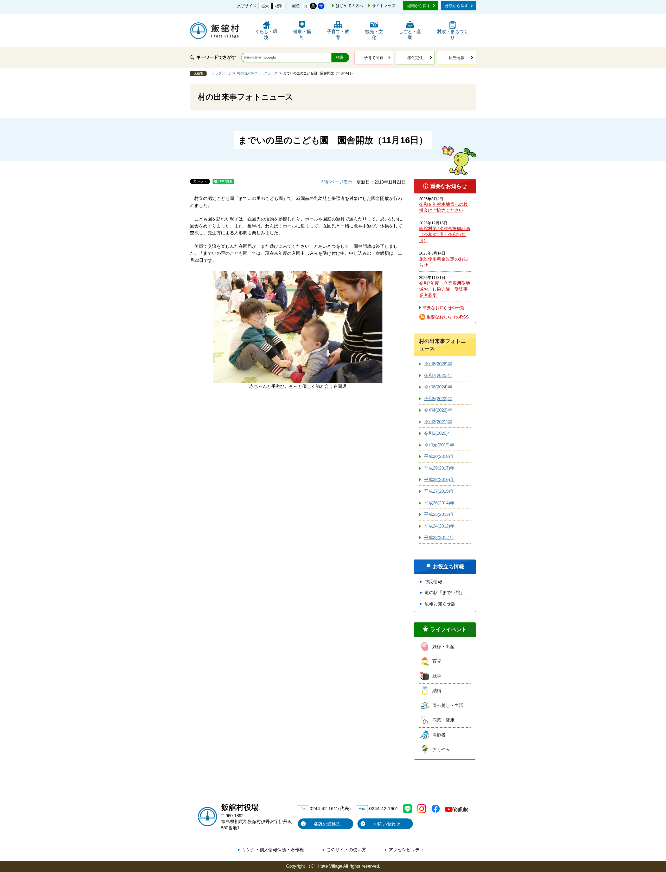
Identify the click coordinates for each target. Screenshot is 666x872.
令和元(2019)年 (439, 444)
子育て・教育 (338, 34)
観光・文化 (374, 34)
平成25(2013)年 (439, 514)
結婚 (436, 690)
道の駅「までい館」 (444, 592)
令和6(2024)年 (438, 387)
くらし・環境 (266, 34)
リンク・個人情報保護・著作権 (273, 849)
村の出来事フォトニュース (257, 73)
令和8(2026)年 (438, 363)
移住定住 (415, 57)
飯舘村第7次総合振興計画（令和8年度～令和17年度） (444, 234)
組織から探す (419, 5)
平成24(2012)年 (439, 526)
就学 (436, 676)
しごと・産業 (410, 34)
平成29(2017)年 (439, 468)
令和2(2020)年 (438, 433)
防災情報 (433, 581)
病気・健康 (443, 720)
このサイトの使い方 (346, 849)
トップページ (222, 73)
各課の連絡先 (327, 824)
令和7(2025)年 (438, 375)
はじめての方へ (349, 5)
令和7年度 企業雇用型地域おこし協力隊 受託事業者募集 (444, 289)
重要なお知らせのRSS (448, 317)
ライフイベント (448, 629)
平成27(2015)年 (439, 491)
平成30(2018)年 (439, 456)
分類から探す (456, 5)
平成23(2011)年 (439, 537)
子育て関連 (373, 57)
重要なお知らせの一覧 (443, 307)
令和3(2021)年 (438, 421)
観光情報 (456, 57)
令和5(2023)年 (438, 398)
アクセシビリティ (406, 849)
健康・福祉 (302, 34)
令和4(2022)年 (438, 410)
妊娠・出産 (443, 646)
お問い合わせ (387, 824)
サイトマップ (383, 5)
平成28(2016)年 (439, 479)
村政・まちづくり (452, 34)
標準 (279, 6)
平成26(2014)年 (439, 502)
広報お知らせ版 (440, 603)
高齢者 (439, 734)
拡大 (265, 6)
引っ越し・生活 (447, 705)
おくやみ (441, 749)
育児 (436, 661)
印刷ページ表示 (336, 182)
